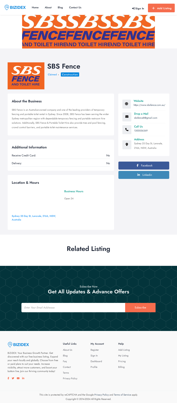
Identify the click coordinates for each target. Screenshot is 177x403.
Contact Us (75, 7)
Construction (70, 74)
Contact (67, 367)
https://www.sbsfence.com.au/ (149, 105)
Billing (121, 367)
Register (95, 350)
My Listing (123, 355)
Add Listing (164, 8)
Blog (60, 7)
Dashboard (96, 361)
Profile (94, 367)
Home (35, 7)
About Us (67, 350)
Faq (65, 361)
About (48, 7)
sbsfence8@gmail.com (145, 117)
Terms (66, 372)
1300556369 (141, 130)
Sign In (94, 355)
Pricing (122, 361)
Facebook (146, 165)
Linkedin (147, 175)
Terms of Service (122, 394)
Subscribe (140, 307)
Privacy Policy (70, 378)
